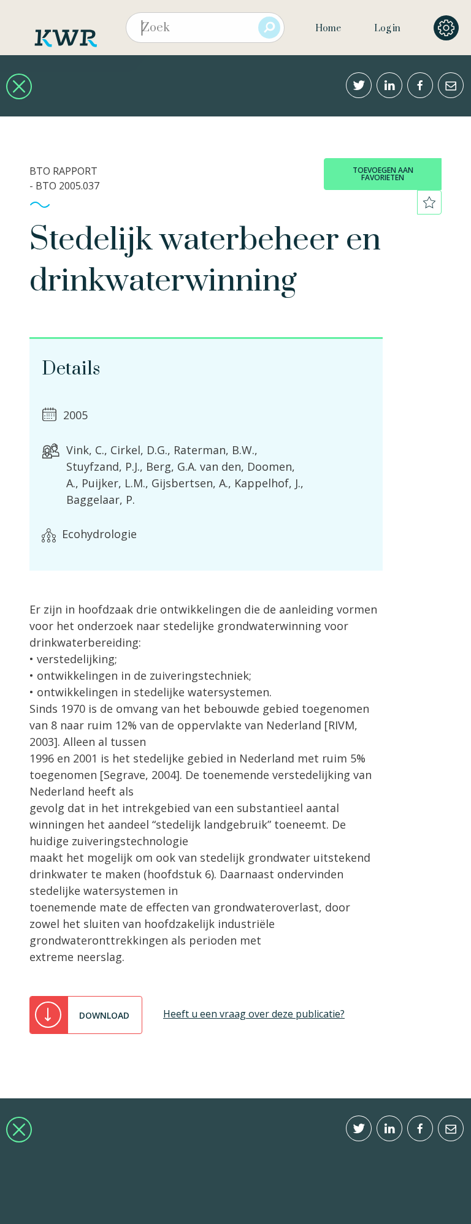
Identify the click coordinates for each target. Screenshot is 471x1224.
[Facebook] (420, 85)
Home (328, 28)
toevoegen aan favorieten (383, 174)
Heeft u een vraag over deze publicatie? (254, 1014)
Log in (387, 28)
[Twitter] (359, 85)
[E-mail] (451, 85)
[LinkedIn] (389, 85)
